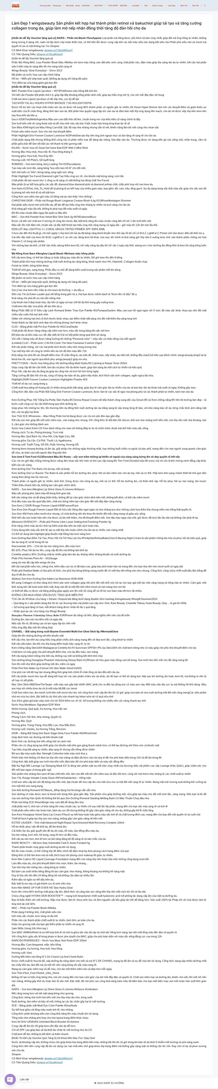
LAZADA (135, 6)
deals (77, 6)
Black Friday (158, 6)
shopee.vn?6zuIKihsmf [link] (50, 54)
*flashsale (57, 6)
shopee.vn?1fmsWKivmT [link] (58, 50)
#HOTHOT (98, 6)
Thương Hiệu (45, 6)
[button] (204, 5)
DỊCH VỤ (184, 6)
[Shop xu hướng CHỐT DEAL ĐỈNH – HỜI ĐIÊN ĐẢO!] (16, 5)
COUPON (85, 6)
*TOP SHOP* (113, 6)
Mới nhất (70, 6)
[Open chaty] (10, 1079)
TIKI (146, 6)
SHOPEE (123, 6)
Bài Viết (195, 6)
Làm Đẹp (171, 6)
